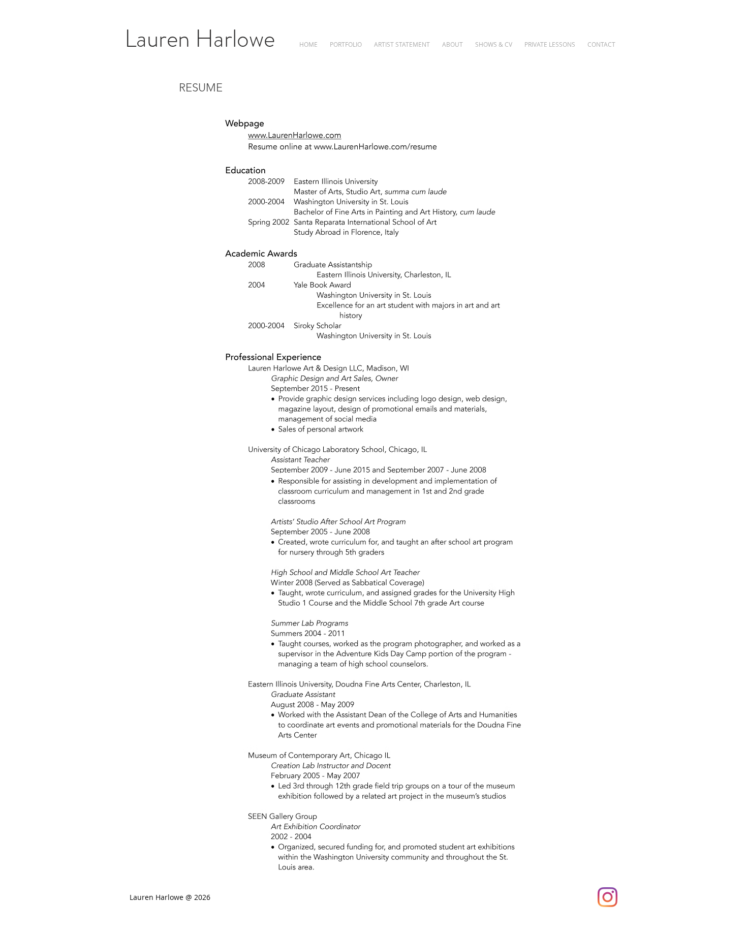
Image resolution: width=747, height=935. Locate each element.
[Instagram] (607, 897)
